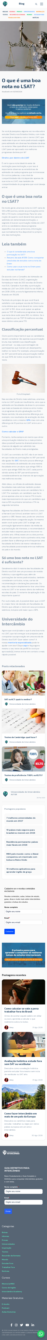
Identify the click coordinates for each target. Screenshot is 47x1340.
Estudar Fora (7, 1263)
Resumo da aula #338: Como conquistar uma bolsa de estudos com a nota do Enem (25, 260)
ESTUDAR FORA (39, 14)
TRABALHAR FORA (14, 17)
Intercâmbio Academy (12, 1291)
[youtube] (27, 1325)
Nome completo (11, 907)
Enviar (8, 1211)
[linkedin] (32, 1325)
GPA (28, 420)
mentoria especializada (19, 642)
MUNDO (29, 14)
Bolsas (5, 1232)
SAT (17, 460)
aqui (25, 645)
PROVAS (19, 11)
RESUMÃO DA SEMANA (17, 14)
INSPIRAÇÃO (40, 11)
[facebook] (11, 1325)
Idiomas (5, 1236)
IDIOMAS (12, 11)
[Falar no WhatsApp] (40, 1334)
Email (7, 918)
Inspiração (6, 1248)
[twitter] (21, 1325)
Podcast (5, 1308)
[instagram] (16, 1325)
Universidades (8, 1244)
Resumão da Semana (11, 1256)
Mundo (5, 1259)
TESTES (5, 14)
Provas (5, 1240)
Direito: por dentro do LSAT (15, 157)
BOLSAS (5, 11)
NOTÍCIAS (36, 17)
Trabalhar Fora (8, 1267)
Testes (5, 1252)
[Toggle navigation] (41, 4)
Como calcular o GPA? (13, 431)
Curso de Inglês (9, 1288)
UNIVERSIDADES (29, 11)
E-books (5, 1304)
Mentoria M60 (8, 1284)
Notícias (5, 1271)
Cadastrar (10, 931)
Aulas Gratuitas (9, 1312)
